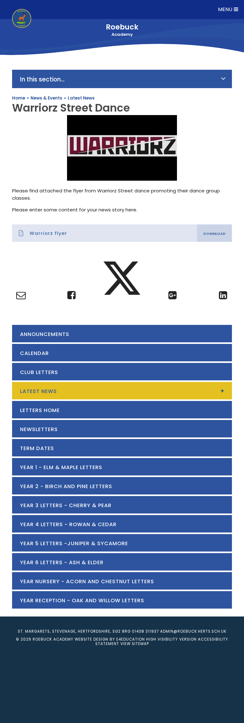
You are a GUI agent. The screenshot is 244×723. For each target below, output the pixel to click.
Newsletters (39, 429)
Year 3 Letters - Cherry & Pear (66, 505)
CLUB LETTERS (39, 372)
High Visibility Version (171, 639)
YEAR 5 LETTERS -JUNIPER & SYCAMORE (74, 543)
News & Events (46, 98)
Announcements (44, 334)
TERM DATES (37, 448)
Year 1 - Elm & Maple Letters (61, 467)
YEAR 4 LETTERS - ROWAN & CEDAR (68, 524)
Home (18, 98)
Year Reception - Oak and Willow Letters (82, 600)
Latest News (81, 98)
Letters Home (40, 410)
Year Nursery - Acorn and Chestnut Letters (87, 581)
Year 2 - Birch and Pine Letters (66, 486)
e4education (130, 639)
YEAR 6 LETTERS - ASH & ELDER (62, 562)
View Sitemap (134, 643)
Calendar (34, 353)
